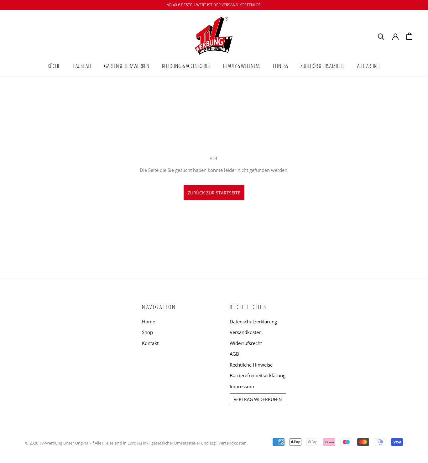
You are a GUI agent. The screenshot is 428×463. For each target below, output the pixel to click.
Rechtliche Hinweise (251, 365)
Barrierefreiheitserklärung (257, 375)
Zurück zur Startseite (214, 193)
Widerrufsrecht (246, 343)
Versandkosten (246, 332)
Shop (147, 332)
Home (148, 321)
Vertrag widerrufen (258, 399)
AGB (234, 354)
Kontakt (150, 343)
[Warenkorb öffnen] (409, 36)
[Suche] (381, 36)
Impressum (242, 386)
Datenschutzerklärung (253, 321)
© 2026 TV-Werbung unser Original (57, 443)
